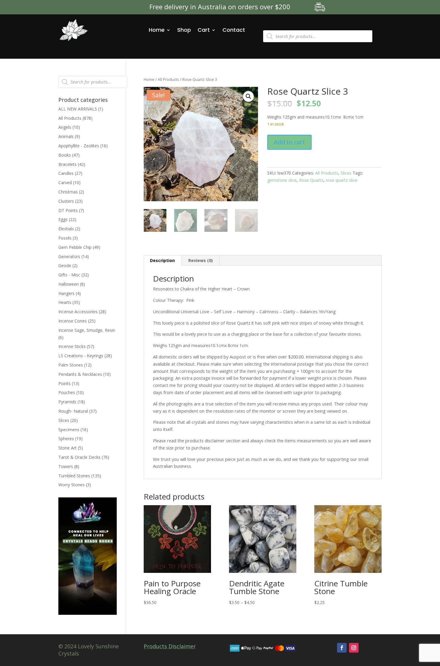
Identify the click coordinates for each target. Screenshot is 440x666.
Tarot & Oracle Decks (79, 457)
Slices (346, 173)
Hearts (64, 302)
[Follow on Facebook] (342, 648)
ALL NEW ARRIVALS (77, 109)
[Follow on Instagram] (354, 648)
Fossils (65, 238)
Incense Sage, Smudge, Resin (86, 330)
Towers (65, 466)
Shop (184, 30)
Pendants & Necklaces (80, 374)
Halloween (68, 284)
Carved (65, 182)
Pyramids (67, 402)
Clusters (66, 201)
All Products (168, 79)
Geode (64, 265)
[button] (248, 96)
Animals (66, 136)
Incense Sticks (72, 346)
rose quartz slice (341, 180)
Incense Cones (72, 321)
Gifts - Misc (69, 275)
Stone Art (67, 448)
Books (64, 155)
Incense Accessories (78, 311)
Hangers (66, 293)
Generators (69, 256)
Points (64, 383)
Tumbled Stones (74, 476)
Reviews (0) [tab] (200, 260)
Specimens (68, 429)
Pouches (66, 392)
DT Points (68, 210)
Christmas (68, 192)
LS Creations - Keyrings (80, 355)
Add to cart (289, 142)
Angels (64, 127)
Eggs (63, 219)
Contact (233, 30)
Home (157, 30)
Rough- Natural (73, 411)
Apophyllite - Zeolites (78, 146)
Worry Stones (71, 485)
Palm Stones (70, 365)
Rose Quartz (311, 180)
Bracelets (67, 164)
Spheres (66, 438)
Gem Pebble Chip (75, 247)
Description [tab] (162, 260)
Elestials (66, 228)
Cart (204, 30)
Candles (66, 173)
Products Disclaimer (170, 646)
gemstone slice (282, 180)
